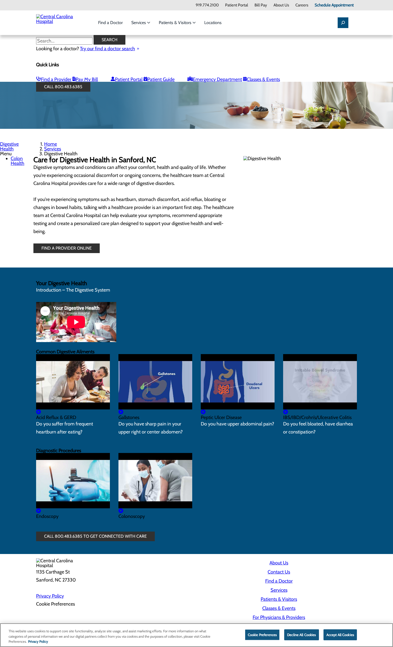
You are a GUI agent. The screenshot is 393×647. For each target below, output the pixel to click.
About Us (281, 5)
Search (109, 39)
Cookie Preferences (262, 634)
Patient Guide (161, 79)
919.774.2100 (207, 5)
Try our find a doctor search (107, 49)
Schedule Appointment (334, 5)
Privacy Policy (50, 596)
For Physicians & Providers (279, 617)
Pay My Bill (87, 79)
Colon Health (17, 161)
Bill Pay (261, 5)
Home (50, 144)
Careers (301, 5)
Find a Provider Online (66, 248)
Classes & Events (263, 79)
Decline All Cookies (301, 634)
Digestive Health (9, 146)
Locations (213, 22)
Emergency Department (217, 79)
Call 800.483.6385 (63, 86)
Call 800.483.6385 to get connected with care (95, 536)
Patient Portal (236, 5)
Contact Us (279, 571)
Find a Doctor (110, 22)
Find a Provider (56, 79)
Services (139, 22)
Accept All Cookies (340, 634)
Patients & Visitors (175, 22)
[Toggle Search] (343, 22)
